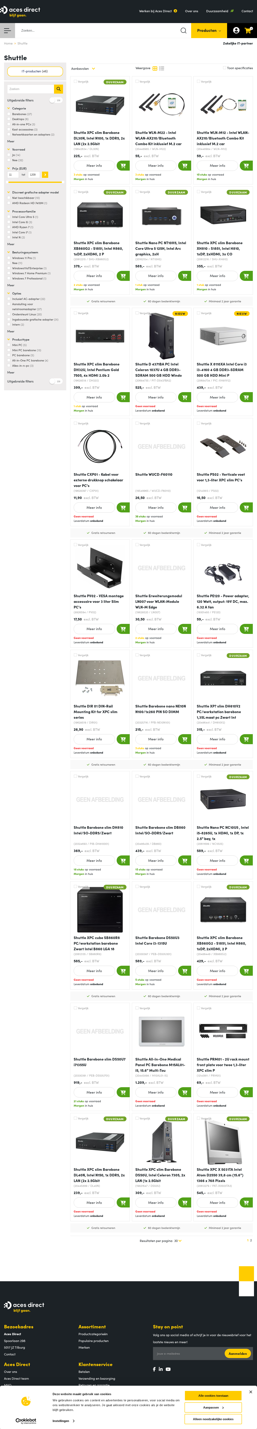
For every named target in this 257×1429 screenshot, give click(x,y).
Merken (84, 1347)
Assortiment (92, 1326)
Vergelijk (83, 81)
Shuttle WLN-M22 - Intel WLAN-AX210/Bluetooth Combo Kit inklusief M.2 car (158, 138)
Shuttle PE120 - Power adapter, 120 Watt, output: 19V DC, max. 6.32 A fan (223, 601)
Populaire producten (94, 1340)
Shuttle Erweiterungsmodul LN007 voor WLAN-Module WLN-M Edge (158, 601)
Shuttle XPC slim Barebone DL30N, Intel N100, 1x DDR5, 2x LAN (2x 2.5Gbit (99, 138)
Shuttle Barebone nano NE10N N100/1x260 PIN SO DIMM (160, 708)
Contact (247, 11)
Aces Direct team (16, 1378)
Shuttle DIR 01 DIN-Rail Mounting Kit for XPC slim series (95, 711)
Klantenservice (96, 1364)
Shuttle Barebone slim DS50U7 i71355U (99, 1062)
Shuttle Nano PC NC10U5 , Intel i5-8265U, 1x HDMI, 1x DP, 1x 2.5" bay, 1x (223, 833)
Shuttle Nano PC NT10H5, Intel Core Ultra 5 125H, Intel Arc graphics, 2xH (160, 248)
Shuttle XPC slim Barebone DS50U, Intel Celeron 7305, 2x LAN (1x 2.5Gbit (160, 1175)
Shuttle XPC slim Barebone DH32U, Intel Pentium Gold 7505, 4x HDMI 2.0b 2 (96, 369)
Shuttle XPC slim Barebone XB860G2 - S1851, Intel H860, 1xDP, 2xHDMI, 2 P (98, 248)
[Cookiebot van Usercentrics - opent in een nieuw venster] (26, 1421)
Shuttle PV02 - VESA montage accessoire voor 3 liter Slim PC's (99, 601)
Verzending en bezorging (97, 1378)
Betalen (84, 1371)
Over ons (191, 11)
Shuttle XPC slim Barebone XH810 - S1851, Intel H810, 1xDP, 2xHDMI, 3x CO (220, 248)
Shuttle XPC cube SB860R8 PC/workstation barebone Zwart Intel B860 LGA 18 (97, 943)
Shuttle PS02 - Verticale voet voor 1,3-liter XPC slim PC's (221, 477)
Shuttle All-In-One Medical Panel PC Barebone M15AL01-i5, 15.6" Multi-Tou (160, 1065)
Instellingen (61, 1421)
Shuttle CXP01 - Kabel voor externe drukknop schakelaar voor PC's (98, 480)
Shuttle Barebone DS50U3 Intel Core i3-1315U (157, 940)
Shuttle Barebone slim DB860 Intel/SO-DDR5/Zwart (160, 830)
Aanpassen (211, 1407)
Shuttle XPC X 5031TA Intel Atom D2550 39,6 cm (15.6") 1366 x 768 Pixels (220, 1175)
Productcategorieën (93, 1334)
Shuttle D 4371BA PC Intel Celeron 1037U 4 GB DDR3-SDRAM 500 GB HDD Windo (158, 369)
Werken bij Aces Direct (155, 11)
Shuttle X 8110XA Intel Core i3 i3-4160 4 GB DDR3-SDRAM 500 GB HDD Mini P (222, 369)
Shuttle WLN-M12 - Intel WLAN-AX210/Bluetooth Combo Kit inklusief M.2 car (223, 138)
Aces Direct (17, 1364)
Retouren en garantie (94, 1385)
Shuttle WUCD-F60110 (153, 474)
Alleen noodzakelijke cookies (213, 1419)
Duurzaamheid (217, 11)
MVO (7, 1385)
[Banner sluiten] (250, 1392)
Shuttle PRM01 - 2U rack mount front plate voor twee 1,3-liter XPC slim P (223, 1065)
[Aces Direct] (20, 12)
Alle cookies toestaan (213, 1395)
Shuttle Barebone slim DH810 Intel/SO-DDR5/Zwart (98, 830)
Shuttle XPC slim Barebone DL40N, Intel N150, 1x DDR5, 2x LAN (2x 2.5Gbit (99, 1175)
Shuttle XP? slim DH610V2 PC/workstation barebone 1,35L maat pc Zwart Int (219, 711)
